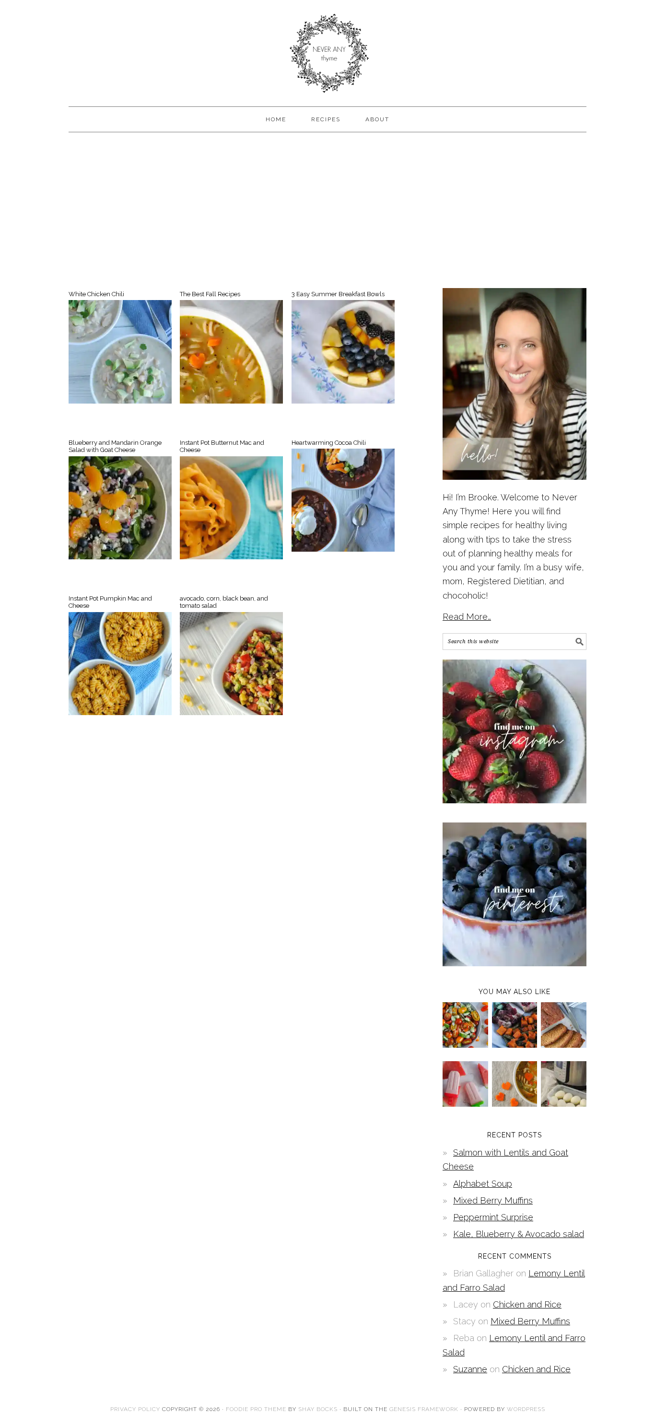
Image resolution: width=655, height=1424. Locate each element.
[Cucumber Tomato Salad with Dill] (465, 1045)
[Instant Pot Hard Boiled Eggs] (563, 1104)
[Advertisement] (327, 209)
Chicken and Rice (527, 1304)
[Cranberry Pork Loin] (515, 1045)
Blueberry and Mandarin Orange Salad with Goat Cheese (115, 446)
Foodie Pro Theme (256, 1409)
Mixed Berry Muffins (493, 1200)
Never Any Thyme (327, 49)
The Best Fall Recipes (210, 294)
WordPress (526, 1409)
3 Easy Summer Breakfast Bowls (338, 294)
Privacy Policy (135, 1409)
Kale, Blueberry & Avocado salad (518, 1234)
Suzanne (470, 1369)
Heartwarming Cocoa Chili (329, 442)
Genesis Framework (423, 1409)
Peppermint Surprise (493, 1217)
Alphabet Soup (482, 1184)
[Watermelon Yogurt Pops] (465, 1104)
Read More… (467, 617)
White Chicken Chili (96, 294)
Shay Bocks (318, 1409)
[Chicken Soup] (515, 1104)
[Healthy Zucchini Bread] (563, 1045)
